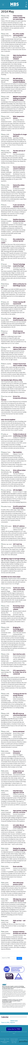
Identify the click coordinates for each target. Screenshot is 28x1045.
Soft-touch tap (17, 544)
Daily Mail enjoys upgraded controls (18, 791)
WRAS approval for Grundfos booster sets (19, 319)
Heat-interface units (19, 654)
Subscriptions (3, 1041)
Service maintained (18, 731)
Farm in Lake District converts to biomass (19, 168)
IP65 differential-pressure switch (18, 883)
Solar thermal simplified (8, 419)
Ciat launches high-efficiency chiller (11, 380)
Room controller (17, 866)
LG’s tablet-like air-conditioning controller (20, 826)
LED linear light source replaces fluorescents (19, 348)
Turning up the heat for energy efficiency (20, 694)
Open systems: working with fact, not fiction (20, 811)
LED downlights (17, 490)
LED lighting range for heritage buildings (13, 559)
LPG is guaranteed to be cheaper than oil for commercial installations (13, 673)
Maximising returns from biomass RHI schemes (18, 607)
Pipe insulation (17, 452)
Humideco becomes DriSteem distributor (19, 220)
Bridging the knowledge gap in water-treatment (18, 629)
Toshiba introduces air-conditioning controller (20, 435)
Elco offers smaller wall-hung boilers (18, 34)
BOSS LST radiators (19, 526)
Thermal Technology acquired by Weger (19, 265)
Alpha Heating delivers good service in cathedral (19, 57)
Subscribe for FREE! (14, 1029)
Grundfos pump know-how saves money (19, 507)
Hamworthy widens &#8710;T (18, 186)
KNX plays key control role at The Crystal (19, 900)
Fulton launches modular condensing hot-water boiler (19, 17)
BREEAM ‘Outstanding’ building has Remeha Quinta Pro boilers (19, 98)
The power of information (17, 752)
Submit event (14, 1020)
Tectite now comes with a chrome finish (19, 588)
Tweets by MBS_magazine (8, 1022)
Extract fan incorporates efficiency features (14, 398)
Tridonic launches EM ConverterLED (19, 303)
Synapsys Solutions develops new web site (19, 932)
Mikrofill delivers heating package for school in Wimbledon (19, 80)
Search (19, 958)
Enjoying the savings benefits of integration (19, 849)
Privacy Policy (2, 1038)
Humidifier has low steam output (10, 577)
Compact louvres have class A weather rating (19, 364)
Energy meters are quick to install (18, 772)
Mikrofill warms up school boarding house (19, 714)
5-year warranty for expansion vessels (19, 205)
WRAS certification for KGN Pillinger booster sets (13, 285)
